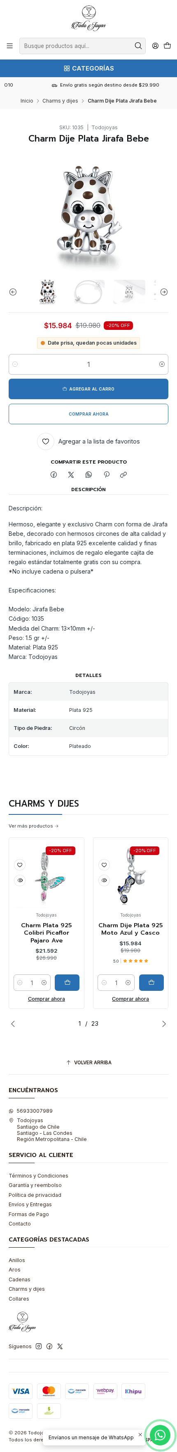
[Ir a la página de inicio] (88, 18)
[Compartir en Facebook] (54, 475)
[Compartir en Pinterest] (106, 475)
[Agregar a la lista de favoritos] (66, 865)
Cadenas (19, 1279)
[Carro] (167, 46)
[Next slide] (162, 292)
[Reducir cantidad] (15, 364)
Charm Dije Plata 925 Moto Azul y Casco (93, 929)
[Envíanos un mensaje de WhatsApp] (160, 1435)
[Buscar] (139, 46)
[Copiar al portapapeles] (124, 475)
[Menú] (10, 46)
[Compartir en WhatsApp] (89, 475)
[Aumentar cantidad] (162, 364)
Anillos (17, 1260)
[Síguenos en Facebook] (49, 1346)
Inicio (27, 100)
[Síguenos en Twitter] (60, 1346)
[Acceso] (155, 46)
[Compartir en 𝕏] (71, 475)
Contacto (20, 1224)
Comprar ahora (93, 999)
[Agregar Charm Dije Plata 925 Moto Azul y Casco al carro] (114, 982)
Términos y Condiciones (38, 1176)
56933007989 (34, 1111)
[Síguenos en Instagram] (38, 1346)
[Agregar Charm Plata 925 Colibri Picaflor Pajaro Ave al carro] (29, 982)
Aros (15, 1270)
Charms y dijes (60, 100)
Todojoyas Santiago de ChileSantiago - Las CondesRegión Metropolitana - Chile (52, 1129)
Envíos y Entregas (30, 1204)
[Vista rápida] (66, 880)
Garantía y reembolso (35, 1185)
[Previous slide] (15, 292)
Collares (19, 1299)
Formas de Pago (29, 1214)
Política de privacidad (35, 1195)
